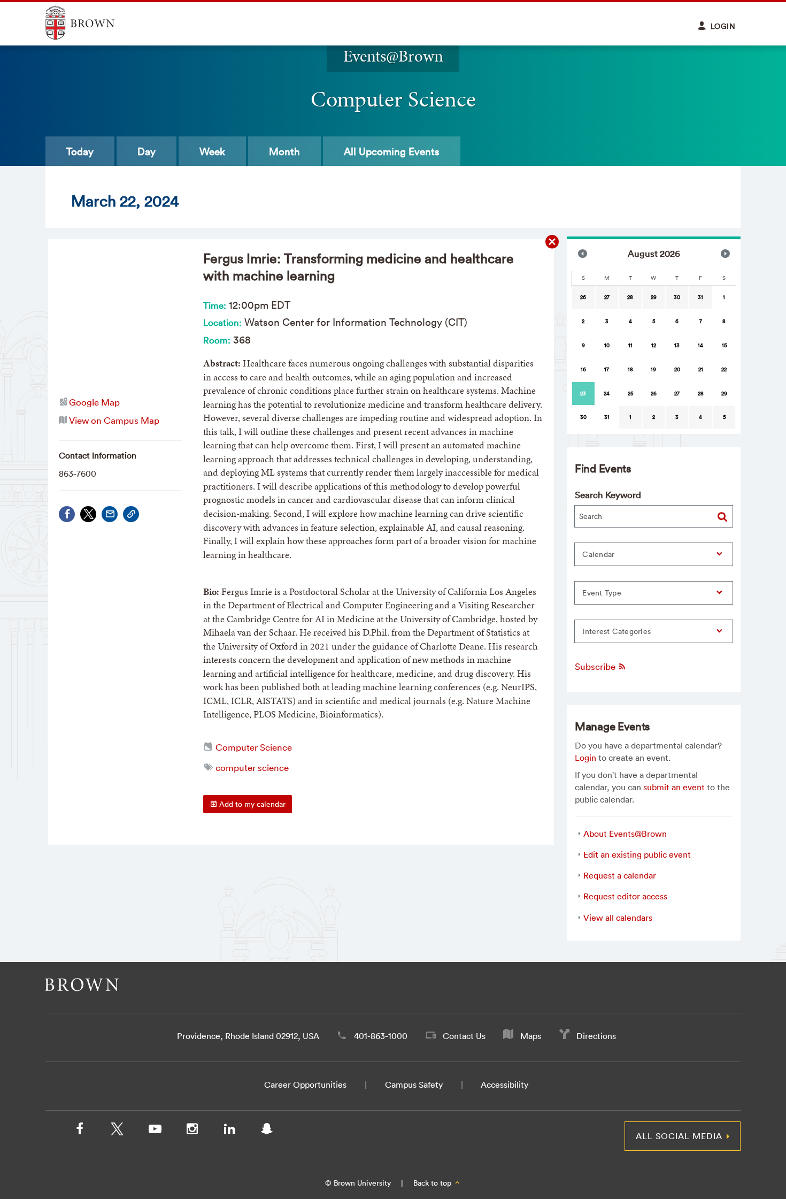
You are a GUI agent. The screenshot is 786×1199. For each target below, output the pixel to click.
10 (607, 345)
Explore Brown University (92, 22)
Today (80, 151)
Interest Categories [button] (616, 631)
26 (583, 297)
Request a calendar (619, 875)
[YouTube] (154, 1131)
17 (606, 369)
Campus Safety (414, 1084)
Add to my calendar (251, 804)
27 (607, 297)
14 (700, 345)
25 (630, 394)
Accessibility (504, 1084)
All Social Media (679, 1136)
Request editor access (625, 896)
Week (212, 151)
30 (677, 297)
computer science (252, 767)
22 (724, 369)
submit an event (674, 787)
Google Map (94, 402)
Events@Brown (393, 55)
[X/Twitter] (117, 1131)
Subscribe (596, 666)
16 (583, 369)
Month (284, 151)
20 (677, 369)
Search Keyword (608, 494)
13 (677, 345)
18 (630, 369)
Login (585, 757)
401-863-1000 (380, 1035)
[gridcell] (583, 393)
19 (653, 369)
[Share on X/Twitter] (88, 514)
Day (146, 151)
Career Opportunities (305, 1084)
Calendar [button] (598, 554)
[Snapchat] (266, 1131)
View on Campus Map (114, 420)
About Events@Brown (625, 833)
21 (700, 369)
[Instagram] (192, 1131)
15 (724, 345)
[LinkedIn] (229, 1131)
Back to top (433, 1183)
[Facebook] (67, 514)
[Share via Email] (110, 514)
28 (630, 297)
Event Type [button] (601, 593)
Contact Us (464, 1035)
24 (607, 394)
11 (630, 345)
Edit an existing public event (637, 854)
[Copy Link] (131, 514)
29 (654, 297)
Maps (530, 1035)
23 (583, 394)
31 (700, 297)
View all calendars (617, 917)
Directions (596, 1035)
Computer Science (253, 747)
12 (653, 345)
